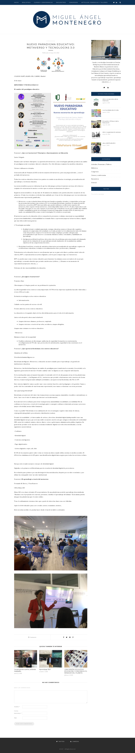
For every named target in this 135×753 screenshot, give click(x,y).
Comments (32, 637)
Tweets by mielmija (97, 194)
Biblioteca (26, 2)
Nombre (17, 707)
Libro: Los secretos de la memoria (110, 99)
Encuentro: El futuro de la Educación (110, 121)
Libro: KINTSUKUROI (108, 143)
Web (15, 718)
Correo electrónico (18, 712)
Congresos (73, 2)
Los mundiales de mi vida (110, 110)
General (93, 182)
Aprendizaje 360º (45, 669)
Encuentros (61, 2)
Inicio (16, 2)
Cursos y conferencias (43, 2)
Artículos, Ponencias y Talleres (94, 2)
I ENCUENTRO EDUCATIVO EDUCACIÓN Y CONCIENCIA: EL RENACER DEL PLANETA (75, 671)
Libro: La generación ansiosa (111, 132)
